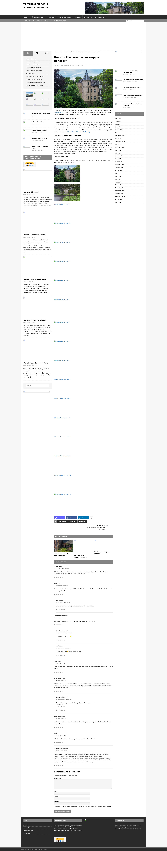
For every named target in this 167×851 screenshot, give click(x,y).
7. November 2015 (37, 124)
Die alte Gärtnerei (31, 59)
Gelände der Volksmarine (39, 122)
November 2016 (119, 164)
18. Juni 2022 (28, 322)
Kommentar (57, 778)
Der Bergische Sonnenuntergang (80, 556)
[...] (24, 207)
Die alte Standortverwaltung (34, 79)
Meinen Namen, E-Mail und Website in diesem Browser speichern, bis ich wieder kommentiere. (83, 806)
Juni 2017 (118, 159)
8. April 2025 (28, 237)
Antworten (59, 577)
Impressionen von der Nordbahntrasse (61, 555)
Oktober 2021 (119, 130)
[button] (59, 517)
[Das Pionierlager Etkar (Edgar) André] (26, 115)
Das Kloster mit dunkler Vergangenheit (131, 71)
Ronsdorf (73, 521)
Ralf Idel (58, 646)
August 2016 (118, 170)
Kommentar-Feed (28, 830)
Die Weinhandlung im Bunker (101, 553)
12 (82, 65)
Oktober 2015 (119, 193)
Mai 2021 (118, 133)
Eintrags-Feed (27, 828)
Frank (55, 661)
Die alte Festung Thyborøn (33, 67)
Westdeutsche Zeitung (83, 132)
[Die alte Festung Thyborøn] (29, 100)
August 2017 (118, 156)
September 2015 (120, 196)
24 (44, 117)
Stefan (67, 65)
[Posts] (28, 53)
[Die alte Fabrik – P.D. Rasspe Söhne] (26, 148)
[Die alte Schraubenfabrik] (26, 131)
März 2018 (118, 153)
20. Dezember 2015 (37, 117)
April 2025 (118, 121)
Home (25, 17)
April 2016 (118, 182)
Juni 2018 (118, 150)
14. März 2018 (128, 107)
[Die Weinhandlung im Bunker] (103, 545)
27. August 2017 (128, 74)
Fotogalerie (51, 17)
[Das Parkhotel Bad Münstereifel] (29, 106)
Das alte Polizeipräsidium (33, 62)
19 (44, 124)
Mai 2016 (118, 179)
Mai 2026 (118, 118)
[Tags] (37, 53)
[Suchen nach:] (135, 21)
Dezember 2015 (119, 188)
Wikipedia (70, 132)
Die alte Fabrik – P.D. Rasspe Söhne (40, 147)
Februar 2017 (119, 162)
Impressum (88, 17)
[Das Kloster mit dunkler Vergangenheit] (118, 72)
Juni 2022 (118, 127)
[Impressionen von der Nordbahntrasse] (63, 546)
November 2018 (119, 147)
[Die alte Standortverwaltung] (37, 106)
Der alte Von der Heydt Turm (34, 70)
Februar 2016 (119, 185)
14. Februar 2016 (37, 140)
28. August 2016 (36, 150)
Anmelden (26, 825)
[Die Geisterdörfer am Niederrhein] (118, 81)
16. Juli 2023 (28, 282)
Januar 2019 (118, 144)
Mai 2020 (118, 138)
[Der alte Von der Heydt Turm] (37, 100)
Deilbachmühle (58, 112)
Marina (56, 583)
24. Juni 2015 (59, 65)
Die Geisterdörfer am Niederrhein (134, 79)
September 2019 (120, 141)
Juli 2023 (117, 124)
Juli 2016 (117, 173)
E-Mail (56, 796)
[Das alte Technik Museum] (26, 140)
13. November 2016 (129, 81)
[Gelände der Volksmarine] (26, 123)
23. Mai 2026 (28, 194)
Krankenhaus (63, 521)
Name (55, 791)
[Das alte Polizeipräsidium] (37, 94)
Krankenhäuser (75, 65)
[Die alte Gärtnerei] (29, 94)
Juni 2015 (118, 202)
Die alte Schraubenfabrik (39, 130)
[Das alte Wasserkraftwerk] (45, 94)
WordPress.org (27, 833)
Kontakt (78, 17)
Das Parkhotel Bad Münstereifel (35, 76)
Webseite (56, 801)
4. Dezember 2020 (129, 97)
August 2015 (118, 199)
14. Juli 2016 (35, 132)
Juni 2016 (118, 176)
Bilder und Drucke (65, 17)
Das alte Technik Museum (39, 138)
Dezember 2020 (119, 135)
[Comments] (46, 53)
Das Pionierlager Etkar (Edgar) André (41, 114)
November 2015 (119, 191)
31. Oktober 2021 (29, 365)
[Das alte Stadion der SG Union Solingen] (118, 105)
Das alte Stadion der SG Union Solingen (133, 104)
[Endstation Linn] (45, 100)
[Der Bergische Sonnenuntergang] (83, 547)
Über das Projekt (37, 17)
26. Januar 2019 (128, 89)
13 (41, 132)
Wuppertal (82, 521)
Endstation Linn (30, 73)
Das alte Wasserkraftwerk (33, 65)
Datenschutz (99, 17)
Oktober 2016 (119, 167)
